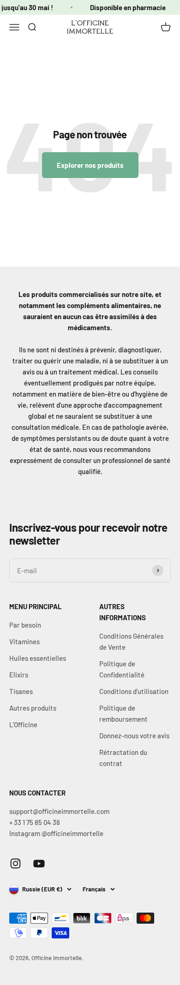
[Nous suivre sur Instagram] (15, 863)
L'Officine (23, 724)
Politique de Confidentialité (121, 669)
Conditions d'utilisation (133, 691)
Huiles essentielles (37, 658)
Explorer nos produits (90, 165)
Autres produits (32, 708)
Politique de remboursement (123, 713)
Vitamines (24, 641)
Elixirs (18, 675)
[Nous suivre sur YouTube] (39, 863)
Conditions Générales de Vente (131, 641)
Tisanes (21, 691)
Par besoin (25, 625)
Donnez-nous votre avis (134, 735)
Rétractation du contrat (123, 757)
